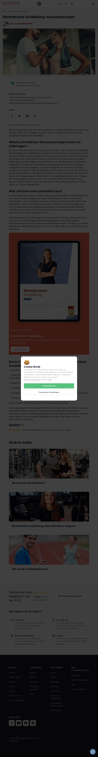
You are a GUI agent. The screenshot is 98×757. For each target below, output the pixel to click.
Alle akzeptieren (49, 386)
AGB (49, 380)
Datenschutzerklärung (32, 380)
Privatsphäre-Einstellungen (49, 392)
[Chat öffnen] (93, 752)
